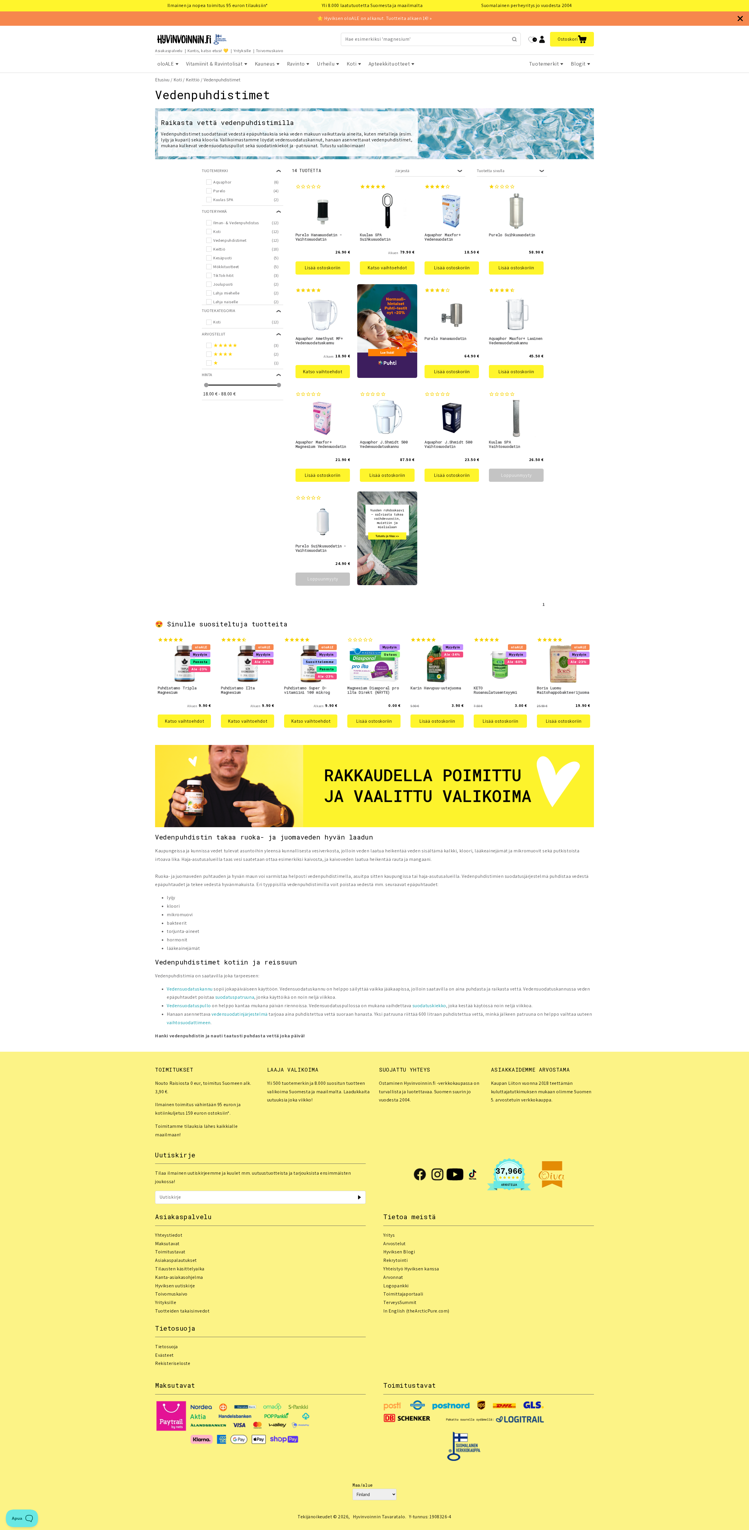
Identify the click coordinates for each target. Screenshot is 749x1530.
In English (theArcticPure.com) (416, 1311)
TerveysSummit (400, 1302)
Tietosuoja (166, 1347)
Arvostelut (394, 1244)
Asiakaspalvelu (168, 50)
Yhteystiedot (168, 1235)
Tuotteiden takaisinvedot (182, 1311)
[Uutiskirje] (359, 1197)
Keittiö (193, 80)
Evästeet (164, 1355)
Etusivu (162, 80)
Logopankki (396, 1286)
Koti (177, 80)
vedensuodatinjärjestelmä (239, 1014)
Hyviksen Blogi (399, 1252)
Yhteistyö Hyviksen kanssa (411, 1269)
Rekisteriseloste (172, 1363)
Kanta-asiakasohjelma (179, 1277)
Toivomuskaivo (270, 50)
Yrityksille (242, 50)
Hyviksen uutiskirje (175, 1286)
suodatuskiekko (429, 1006)
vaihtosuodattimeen (189, 1023)
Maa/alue (363, 1485)
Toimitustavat (170, 1252)
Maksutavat (167, 1244)
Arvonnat (393, 1277)
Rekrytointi (395, 1260)
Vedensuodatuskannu (190, 989)
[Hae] (514, 39)
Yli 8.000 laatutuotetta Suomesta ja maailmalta (372, 5)
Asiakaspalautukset (176, 1260)
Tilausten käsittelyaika (180, 1269)
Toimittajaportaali (403, 1294)
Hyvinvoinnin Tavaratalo (379, 1517)
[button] (572, 39)
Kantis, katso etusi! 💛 (208, 50)
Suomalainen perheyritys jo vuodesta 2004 (526, 5)
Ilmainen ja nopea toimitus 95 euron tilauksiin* (217, 5)
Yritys (389, 1235)
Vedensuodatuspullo (189, 1006)
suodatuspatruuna (235, 997)
